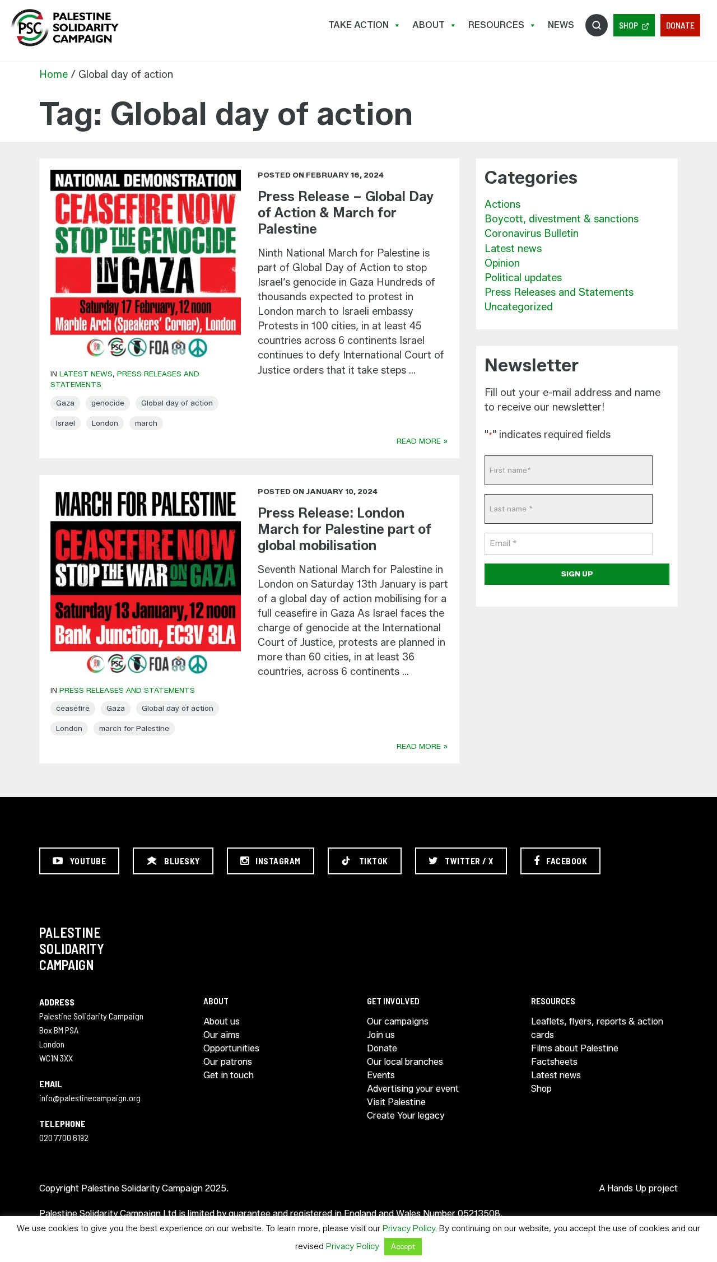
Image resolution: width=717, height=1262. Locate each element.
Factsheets (554, 1061)
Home (53, 74)
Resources (496, 25)
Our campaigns (398, 1021)
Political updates (523, 278)
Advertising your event (413, 1088)
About (428, 25)
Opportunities (231, 1048)
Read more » (422, 440)
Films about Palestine (574, 1048)
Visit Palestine (396, 1102)
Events (381, 1075)
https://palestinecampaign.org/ (64, 28)
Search (596, 25)
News (561, 25)
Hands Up (626, 1188)
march (146, 422)
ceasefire (73, 708)
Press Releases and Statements (127, 690)
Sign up (577, 573)
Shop (628, 25)
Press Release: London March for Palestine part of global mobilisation (344, 529)
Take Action (358, 25)
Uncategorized (519, 307)
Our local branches (405, 1061)
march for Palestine (134, 728)
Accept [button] (403, 1246)
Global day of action (177, 402)
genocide (107, 402)
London (105, 422)
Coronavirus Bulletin (532, 233)
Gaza (65, 402)
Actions (502, 204)
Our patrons (227, 1061)
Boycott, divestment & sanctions (562, 219)
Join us (381, 1035)
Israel (65, 422)
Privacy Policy (409, 1228)
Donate (680, 25)
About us (221, 1021)
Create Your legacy (405, 1115)
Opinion (502, 263)
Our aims (221, 1035)
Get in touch (228, 1075)
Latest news (86, 373)
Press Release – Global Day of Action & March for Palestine (346, 212)
